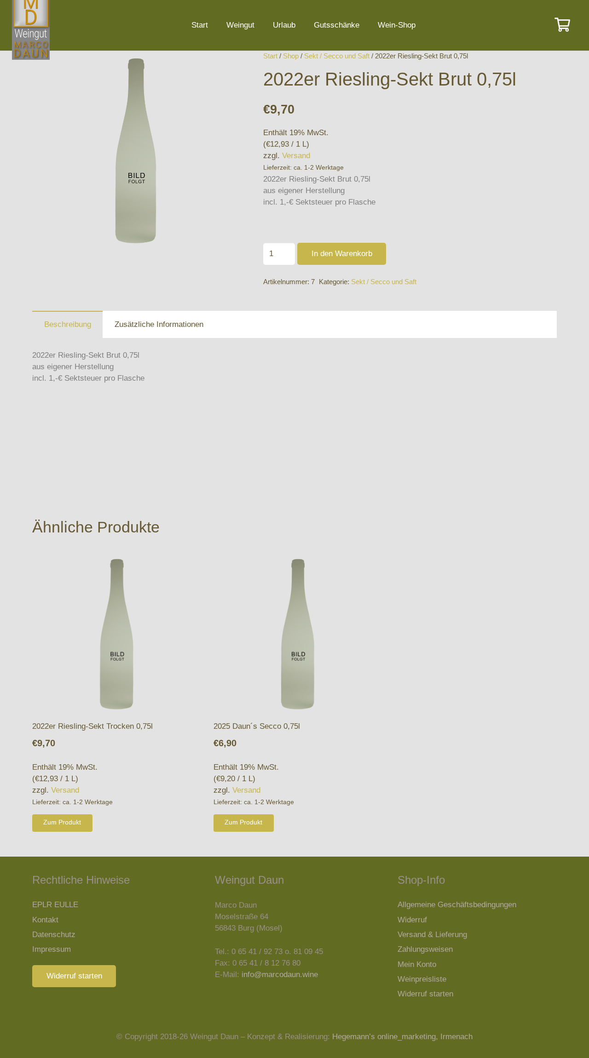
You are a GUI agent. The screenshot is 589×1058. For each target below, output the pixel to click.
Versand (296, 155)
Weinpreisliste (422, 979)
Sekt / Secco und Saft (337, 56)
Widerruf (412, 919)
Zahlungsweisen (425, 949)
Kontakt (45, 919)
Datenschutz (53, 934)
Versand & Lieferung (432, 934)
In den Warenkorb (342, 253)
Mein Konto (417, 964)
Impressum (51, 949)
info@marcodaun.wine (280, 974)
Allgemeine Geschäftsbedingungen (457, 904)
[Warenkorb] (562, 25)
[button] (215, 66)
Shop (291, 56)
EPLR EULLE (55, 904)
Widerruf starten (425, 993)
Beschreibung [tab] (67, 324)
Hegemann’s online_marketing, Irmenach (402, 1036)
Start (270, 56)
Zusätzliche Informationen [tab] (159, 324)
